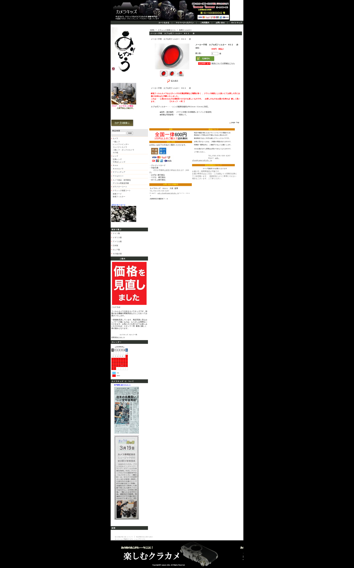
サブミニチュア (119, 172)
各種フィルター (119, 197)
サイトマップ (236, 23)
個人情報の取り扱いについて (124, 537)
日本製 (115, 245)
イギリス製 (117, 237)
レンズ (115, 156)
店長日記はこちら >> (118, 337)
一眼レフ (116, 142)
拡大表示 (174, 81)
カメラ (115, 138)
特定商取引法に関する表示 (144, 537)
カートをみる (163, 23)
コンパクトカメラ (120, 147)
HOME (152, 30)
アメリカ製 (117, 241)
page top (235, 122)
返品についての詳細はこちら (223, 63)
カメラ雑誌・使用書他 (122, 180)
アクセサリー (118, 176)
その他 (115, 152)
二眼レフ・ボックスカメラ (123, 150)
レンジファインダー (121, 144)
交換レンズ (117, 159)
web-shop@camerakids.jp (168, 193)
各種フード (117, 194)
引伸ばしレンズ (119, 162)
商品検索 (116, 131)
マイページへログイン (185, 23)
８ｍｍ (115, 165)
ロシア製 (116, 250)
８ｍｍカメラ (118, 169)
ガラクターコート (120, 187)
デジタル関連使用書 (121, 183)
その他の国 (117, 254)
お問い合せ (220, 23)
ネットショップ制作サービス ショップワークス (130, 539)
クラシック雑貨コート (122, 190)
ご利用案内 (204, 23)
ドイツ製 (116, 233)
